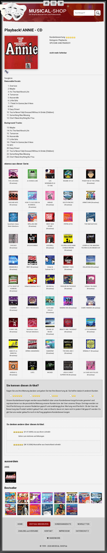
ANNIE (6, 467)
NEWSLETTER (83, 524)
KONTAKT (48, 531)
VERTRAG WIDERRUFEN (38, 524)
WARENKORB (54, 538)
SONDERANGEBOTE (63, 524)
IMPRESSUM (64, 531)
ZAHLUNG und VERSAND (28, 531)
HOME (20, 524)
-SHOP (47, 11)
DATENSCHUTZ (82, 531)
